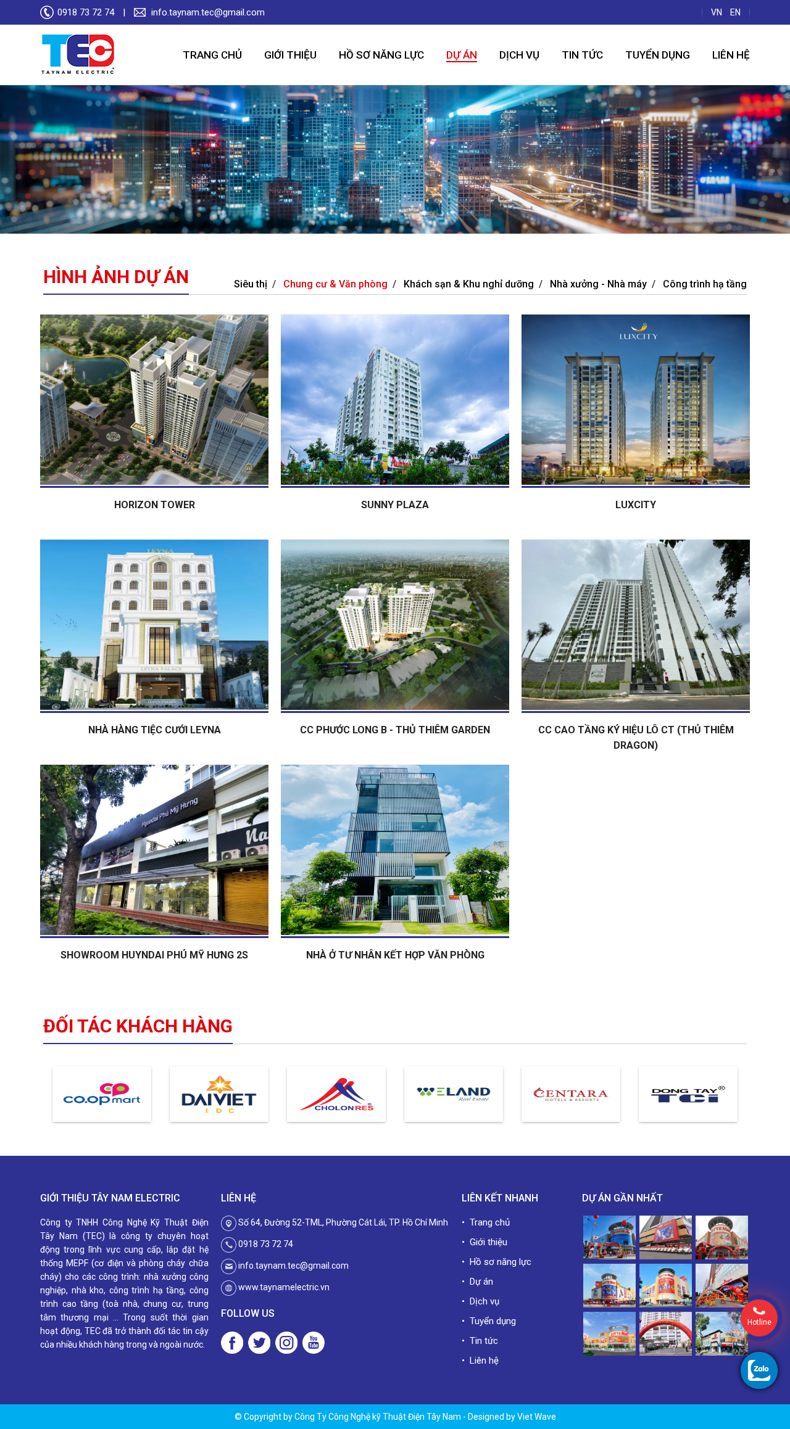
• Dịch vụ (480, 1301)
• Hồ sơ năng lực (496, 1261)
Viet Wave (536, 1417)
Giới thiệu (290, 55)
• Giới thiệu (484, 1242)
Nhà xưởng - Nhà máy (598, 284)
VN (716, 12)
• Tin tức (480, 1340)
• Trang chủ (486, 1222)
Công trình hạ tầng (705, 284)
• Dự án (477, 1281)
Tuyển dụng (657, 55)
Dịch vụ (519, 55)
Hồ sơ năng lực (381, 55)
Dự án (461, 55)
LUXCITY (635, 505)
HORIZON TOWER (154, 505)
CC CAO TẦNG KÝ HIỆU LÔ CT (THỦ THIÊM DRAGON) (636, 737)
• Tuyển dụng (489, 1321)
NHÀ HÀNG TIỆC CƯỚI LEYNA (154, 730)
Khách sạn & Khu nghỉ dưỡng (469, 284)
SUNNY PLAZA (395, 505)
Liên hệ (731, 55)
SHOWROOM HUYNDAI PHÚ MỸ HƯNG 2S (154, 955)
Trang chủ (212, 55)
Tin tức (582, 55)
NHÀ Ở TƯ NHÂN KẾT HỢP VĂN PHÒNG (395, 955)
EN (735, 12)
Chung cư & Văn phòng (335, 284)
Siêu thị (250, 284)
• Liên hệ (480, 1360)
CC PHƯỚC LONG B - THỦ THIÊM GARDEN (395, 730)
